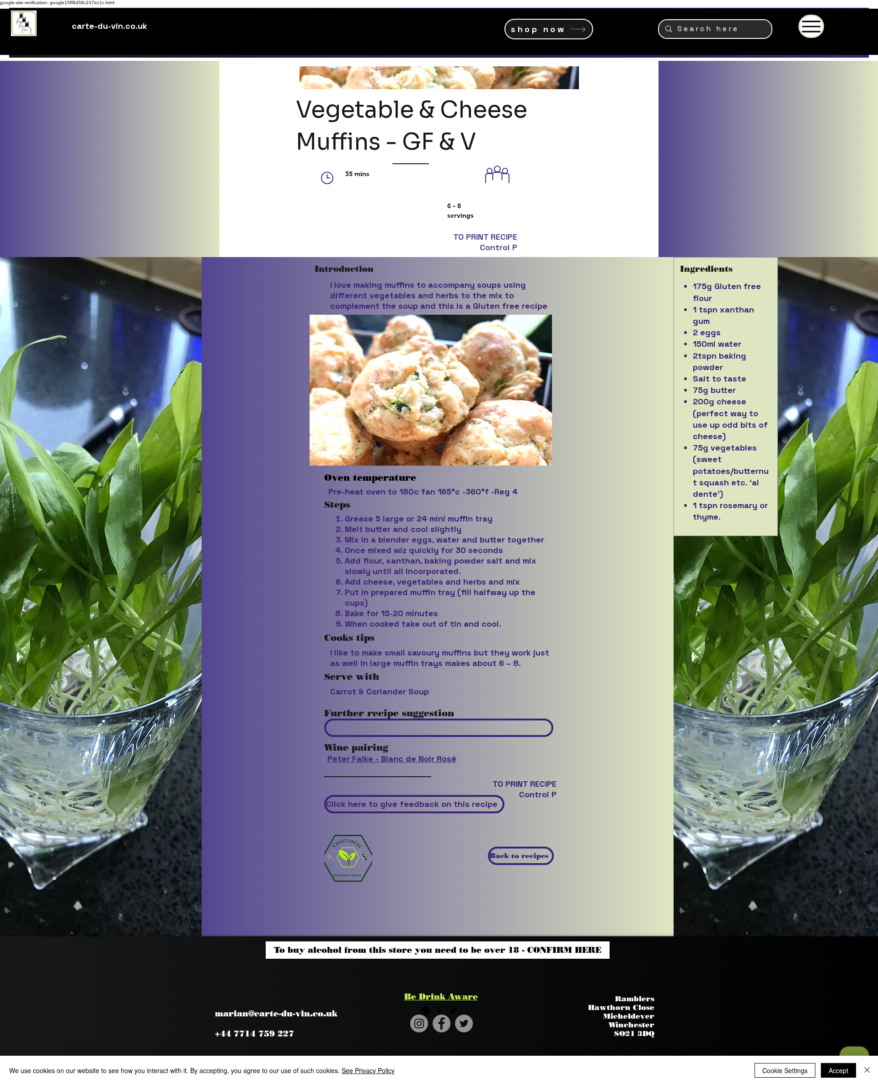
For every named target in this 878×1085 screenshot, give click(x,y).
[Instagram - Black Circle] (425, 1010)
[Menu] (811, 26)
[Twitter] (464, 1023)
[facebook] (439, 1010)
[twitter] (452, 1010)
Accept (838, 1070)
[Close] (867, 1070)
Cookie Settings (785, 1070)
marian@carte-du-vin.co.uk (276, 1014)
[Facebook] (441, 1023)
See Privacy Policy (368, 1070)
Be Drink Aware (441, 997)
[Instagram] (419, 1023)
